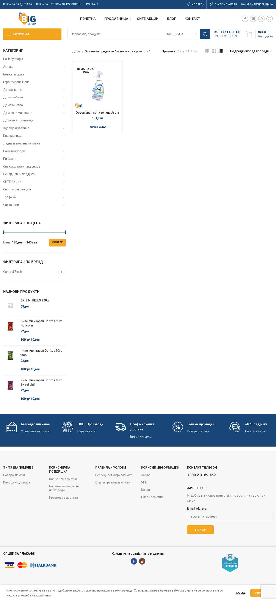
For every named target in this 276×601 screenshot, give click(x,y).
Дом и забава (13, 97)
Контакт (147, 489)
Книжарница (12, 135)
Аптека (8, 66)
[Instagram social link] (142, 561)
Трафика (9, 197)
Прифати (260, 592)
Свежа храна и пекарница (21, 166)
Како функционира (16, 482)
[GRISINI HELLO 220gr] (10, 305)
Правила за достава (63, 497)
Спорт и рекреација (17, 189)
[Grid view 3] (214, 51)
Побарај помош (14, 475)
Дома (76, 51)
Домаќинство (13, 105)
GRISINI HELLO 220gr (35, 300)
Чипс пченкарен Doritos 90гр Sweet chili (41, 382)
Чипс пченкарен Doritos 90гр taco (41, 353)
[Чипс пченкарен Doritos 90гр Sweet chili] (10, 389)
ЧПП (144, 482)
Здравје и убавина (16, 128)
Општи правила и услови (112, 482)
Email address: (197, 508)
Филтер (57, 242)
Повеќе (240, 592)
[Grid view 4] (221, 51)
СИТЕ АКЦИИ (12, 182)
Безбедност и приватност (113, 475)
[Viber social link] (269, 19)
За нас (145, 475)
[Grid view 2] (207, 51)
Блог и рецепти (152, 497)
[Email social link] (253, 19)
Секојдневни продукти (19, 174)
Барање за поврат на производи (64, 488)
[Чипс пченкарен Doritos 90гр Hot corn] (10, 330)
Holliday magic (13, 59)
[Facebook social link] (245, 19)
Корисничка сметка (63, 479)
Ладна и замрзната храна (21, 143)
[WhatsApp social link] (261, 19)
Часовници (11, 205)
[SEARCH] (205, 34)
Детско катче (12, 89)
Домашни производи (18, 120)
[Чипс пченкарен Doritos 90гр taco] (10, 360)
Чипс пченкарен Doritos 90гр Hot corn (41, 323)
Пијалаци (9, 158)
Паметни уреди (14, 151)
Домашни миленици (17, 113)
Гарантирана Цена (16, 82)
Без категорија (13, 74)
